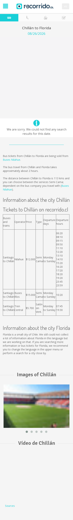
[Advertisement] (36, 73)
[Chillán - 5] (36, 406)
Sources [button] (10, 506)
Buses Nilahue (11, 159)
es (65, 6)
